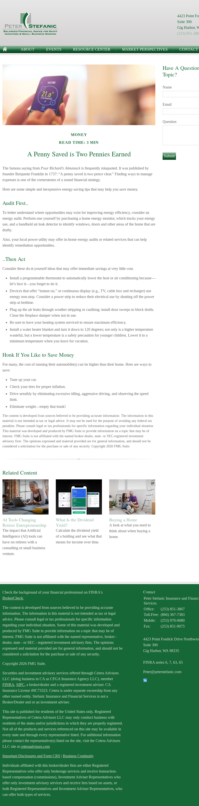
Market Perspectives (145, 49)
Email (167, 104)
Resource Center (91, 49)
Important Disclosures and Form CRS (31, 756)
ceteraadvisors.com (35, 746)
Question (169, 122)
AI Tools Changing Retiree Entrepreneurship (24, 522)
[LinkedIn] (145, 681)
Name (167, 87)
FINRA (8, 685)
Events (53, 49)
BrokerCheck (12, 598)
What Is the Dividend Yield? (75, 522)
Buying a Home (123, 520)
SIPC (20, 685)
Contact (188, 49)
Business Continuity (78, 756)
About (27, 49)
